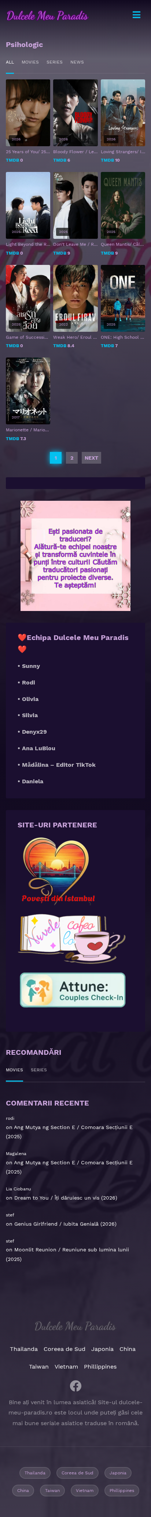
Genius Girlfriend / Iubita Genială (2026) (65, 1224)
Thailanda (24, 1348)
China (127, 1348)
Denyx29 (34, 731)
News (77, 62)
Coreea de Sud (64, 1348)
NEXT (91, 458)
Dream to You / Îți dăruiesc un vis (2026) (65, 1198)
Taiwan (39, 1366)
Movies (30, 62)
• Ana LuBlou (36, 748)
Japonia (102, 1348)
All (10, 62)
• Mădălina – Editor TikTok (57, 764)
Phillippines (100, 1366)
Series (55, 62)
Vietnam (66, 1366)
